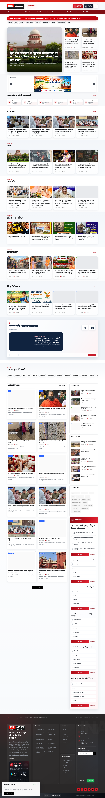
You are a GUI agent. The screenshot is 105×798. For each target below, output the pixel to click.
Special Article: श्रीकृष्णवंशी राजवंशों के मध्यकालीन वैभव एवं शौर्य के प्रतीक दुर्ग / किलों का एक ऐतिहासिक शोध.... (41, 238)
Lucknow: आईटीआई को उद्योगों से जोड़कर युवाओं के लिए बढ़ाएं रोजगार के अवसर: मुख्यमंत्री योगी (63, 306)
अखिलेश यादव (77, 624)
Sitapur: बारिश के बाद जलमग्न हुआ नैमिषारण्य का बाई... (88, 399)
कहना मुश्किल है (77, 576)
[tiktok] (96, 789)
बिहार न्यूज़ (35, 375)
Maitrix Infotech (56, 795)
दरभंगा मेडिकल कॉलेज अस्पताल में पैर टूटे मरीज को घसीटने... (19, 442)
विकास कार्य (76, 667)
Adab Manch (39, 743)
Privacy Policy (66, 763)
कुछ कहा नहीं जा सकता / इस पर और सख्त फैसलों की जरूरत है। (84, 549)
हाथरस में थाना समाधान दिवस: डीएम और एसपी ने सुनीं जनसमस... (51, 474)
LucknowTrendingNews (77, 505)
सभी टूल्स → (95, 95)
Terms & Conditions (67, 760)
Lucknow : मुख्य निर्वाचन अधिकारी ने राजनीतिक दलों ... (88, 475)
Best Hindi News (40, 739)
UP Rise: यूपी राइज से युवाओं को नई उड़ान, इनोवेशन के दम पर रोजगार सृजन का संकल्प (40, 306)
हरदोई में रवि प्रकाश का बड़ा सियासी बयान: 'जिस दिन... (88, 450)
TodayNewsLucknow (76, 502)
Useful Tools (39, 734)
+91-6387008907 (84, 733)
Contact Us (50, 751)
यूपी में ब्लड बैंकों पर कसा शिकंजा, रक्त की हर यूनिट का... (21, 571)
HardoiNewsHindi (88, 505)
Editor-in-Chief (51, 729)
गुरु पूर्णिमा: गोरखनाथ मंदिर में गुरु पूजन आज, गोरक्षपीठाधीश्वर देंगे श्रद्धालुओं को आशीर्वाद (87, 272)
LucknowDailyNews (86, 499)
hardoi (73, 496)
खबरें (11, 355)
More (87, 11)
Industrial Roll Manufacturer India (40, 748)
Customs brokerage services (40, 752)
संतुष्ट (75, 595)
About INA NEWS (40, 729)
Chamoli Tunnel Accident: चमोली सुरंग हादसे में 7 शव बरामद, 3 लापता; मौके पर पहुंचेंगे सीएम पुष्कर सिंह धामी (47, 340)
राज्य (21, 11)
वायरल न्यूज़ (84, 38)
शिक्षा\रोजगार (40, 11)
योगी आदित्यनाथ (77, 620)
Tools (9, 11)
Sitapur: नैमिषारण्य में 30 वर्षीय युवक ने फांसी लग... (88, 416)
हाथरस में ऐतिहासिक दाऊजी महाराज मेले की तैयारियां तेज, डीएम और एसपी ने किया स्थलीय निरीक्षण (64, 131)
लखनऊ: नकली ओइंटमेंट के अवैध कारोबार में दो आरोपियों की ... (52, 571)
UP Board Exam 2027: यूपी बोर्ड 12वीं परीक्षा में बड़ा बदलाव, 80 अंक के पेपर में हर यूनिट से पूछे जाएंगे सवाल (87, 306)
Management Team (40, 732)
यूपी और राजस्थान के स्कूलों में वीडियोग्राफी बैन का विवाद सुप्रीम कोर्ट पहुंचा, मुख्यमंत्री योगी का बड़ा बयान (34, 57)
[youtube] (92, 789)
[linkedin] (89, 789)
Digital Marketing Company (52, 748)
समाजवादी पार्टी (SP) (78, 688)
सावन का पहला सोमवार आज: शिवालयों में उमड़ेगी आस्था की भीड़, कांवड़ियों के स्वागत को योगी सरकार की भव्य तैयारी (64, 272)
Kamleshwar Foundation (51, 740)
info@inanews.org (85, 738)
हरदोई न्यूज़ (18, 375)
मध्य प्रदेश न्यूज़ (51, 375)
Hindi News (74, 508)
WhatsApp (91, 780)
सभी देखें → (95, 111)
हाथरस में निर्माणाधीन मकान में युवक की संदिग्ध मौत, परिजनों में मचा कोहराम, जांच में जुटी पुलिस (41, 131)
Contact (96, 1)
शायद (75, 568)
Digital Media (51, 737)
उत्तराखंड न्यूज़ (59, 375)
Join (94, 753)
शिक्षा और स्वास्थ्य (77, 663)
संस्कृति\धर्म (47, 11)
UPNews (87, 496)
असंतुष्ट (75, 599)
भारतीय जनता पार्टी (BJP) (79, 684)
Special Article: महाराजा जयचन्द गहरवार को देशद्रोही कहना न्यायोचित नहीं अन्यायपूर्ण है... (64, 238)
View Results (92, 554)
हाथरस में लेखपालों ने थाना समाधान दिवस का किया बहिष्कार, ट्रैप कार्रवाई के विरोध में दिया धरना (87, 131)
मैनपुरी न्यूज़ (92, 375)
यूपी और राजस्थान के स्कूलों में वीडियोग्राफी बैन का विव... (21, 408)
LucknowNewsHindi (83, 508)
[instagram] (85, 789)
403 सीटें (15, 355)
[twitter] (82, 789)
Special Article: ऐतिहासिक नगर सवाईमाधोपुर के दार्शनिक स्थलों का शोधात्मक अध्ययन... (86, 238)
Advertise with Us (90, 1)
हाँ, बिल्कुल (76, 564)
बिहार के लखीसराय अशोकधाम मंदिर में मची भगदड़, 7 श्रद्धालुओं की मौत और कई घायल (17, 272)
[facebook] (78, 789)
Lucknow (85, 502)
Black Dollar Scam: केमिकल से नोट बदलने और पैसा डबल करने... (51, 442)
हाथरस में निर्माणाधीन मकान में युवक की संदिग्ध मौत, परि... (21, 506)
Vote (81, 554)
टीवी (29, 375)
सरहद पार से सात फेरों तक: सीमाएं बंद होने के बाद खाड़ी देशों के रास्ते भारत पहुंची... (88, 64)
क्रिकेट (24, 375)
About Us (83, 1)
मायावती (76, 628)
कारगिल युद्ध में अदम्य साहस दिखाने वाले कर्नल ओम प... (88, 391)
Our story (12, 758)
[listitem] (14, 102)
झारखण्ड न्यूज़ (75, 375)
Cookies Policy (66, 768)
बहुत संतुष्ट (76, 591)
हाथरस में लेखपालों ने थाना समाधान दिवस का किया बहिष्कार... (19, 539)
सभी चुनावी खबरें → (92, 355)
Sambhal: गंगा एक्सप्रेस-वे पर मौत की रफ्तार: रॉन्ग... (88, 442)
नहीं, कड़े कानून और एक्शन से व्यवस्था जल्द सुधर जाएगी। (83, 538)
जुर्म (67, 11)
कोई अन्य (76, 636)
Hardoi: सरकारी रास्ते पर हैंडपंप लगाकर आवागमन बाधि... (87, 424)
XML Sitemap (66, 773)
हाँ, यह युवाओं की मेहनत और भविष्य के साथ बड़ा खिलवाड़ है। (83, 533)
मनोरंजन (52, 11)
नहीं (75, 572)
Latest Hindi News (76, 493)
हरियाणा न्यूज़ (67, 375)
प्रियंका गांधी (76, 632)
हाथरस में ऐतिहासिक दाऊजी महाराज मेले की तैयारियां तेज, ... (52, 506)
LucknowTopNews (76, 499)
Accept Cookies (8, 793)
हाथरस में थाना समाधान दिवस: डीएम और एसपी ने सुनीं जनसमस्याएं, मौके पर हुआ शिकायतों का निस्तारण (17, 131)
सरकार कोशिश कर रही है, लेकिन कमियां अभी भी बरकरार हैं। (83, 543)
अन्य (75, 700)
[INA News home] (15, 6)
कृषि (83, 11)
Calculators (38, 737)
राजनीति (25, 11)
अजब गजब (78, 11)
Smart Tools (79, 717)
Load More (36, 587)
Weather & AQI (51, 734)
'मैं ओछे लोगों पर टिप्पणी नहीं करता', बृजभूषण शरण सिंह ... (52, 409)
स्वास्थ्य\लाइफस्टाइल (60, 11)
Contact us (82, 780)
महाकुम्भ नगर (84, 375)
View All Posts (62, 385)
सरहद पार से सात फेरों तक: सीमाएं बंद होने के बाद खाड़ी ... (21, 473)
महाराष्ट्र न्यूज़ (42, 375)
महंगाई (75, 655)
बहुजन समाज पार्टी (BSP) (79, 692)
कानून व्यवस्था (77, 659)
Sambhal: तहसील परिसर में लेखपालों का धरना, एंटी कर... (88, 408)
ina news (91, 493)
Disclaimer (65, 765)
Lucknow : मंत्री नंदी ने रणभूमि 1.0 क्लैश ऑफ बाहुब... (88, 467)
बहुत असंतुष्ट (76, 603)
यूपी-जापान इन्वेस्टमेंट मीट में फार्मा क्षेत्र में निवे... (49, 538)
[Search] (96, 6)
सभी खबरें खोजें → (93, 370)
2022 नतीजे (26, 355)
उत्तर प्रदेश (16, 11)
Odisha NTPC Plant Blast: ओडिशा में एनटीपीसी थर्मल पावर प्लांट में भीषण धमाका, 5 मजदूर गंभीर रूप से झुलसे (41, 165)
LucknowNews (80, 496)
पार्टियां (20, 355)
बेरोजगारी (76, 651)
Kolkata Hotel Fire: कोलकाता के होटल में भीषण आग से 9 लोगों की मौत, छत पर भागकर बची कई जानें (86, 165)
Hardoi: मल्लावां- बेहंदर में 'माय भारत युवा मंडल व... (88, 459)
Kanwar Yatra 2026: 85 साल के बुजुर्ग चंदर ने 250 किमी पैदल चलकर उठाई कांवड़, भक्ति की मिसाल (41, 272)
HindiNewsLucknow (76, 511)
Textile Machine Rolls (51, 744)
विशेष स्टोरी (72, 11)
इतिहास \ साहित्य (32, 11)
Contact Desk (87, 717)
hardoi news (84, 493)
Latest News (95, 717)
